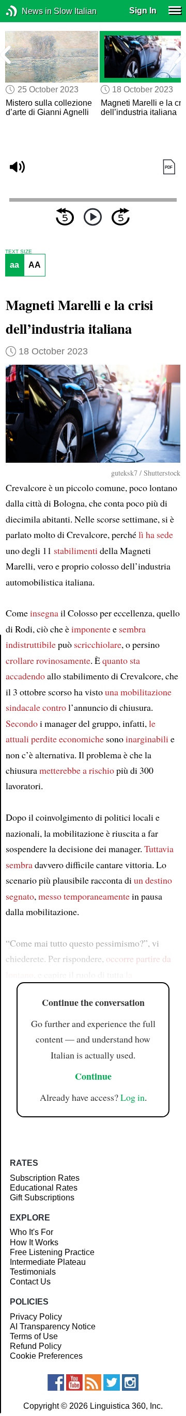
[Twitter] (111, 1382)
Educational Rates (44, 1187)
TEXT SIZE (18, 251)
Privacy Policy (36, 1316)
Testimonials (33, 1271)
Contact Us (30, 1281)
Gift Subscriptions (42, 1197)
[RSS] (93, 1382)
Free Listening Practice (52, 1252)
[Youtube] (74, 1382)
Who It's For (31, 1232)
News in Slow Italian (27, 11)
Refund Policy (35, 1346)
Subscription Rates (45, 1178)
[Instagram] (130, 1382)
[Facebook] (56, 1382)
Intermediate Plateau (48, 1262)
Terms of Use (34, 1336)
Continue (93, 1076)
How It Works (34, 1242)
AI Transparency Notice (53, 1326)
